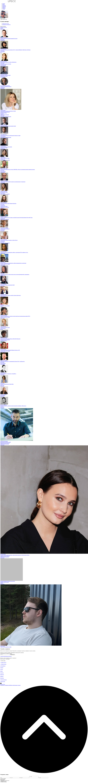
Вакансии (4, 6)
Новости (3, 8)
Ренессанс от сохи (5, 23)
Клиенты (4, 5)
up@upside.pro (2, 665)
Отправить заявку (3, 781)
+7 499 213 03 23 (3, 662)
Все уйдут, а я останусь (6, 24)
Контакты (2, 678)
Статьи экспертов (3, 679)
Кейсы (3, 4)
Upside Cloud (2, 681)
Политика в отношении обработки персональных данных (10, 685)
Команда (3, 7)
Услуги (3, 3)
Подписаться (12, 654)
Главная (1, 667)
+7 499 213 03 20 (3, 664)
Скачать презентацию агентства (6, 656)
